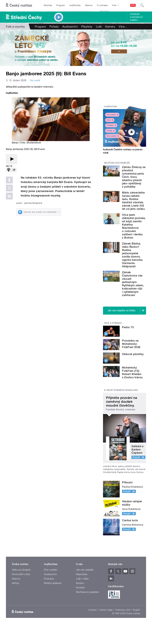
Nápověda (81, 574)
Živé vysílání (111, 136)
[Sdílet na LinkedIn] (9, 196)
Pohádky (110, 125)
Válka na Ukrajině (21, 569)
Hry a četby (111, 115)
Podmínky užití (122, 610)
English (136, 610)
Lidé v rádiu (82, 578)
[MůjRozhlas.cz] (12, 93)
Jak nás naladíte (85, 569)
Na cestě (35, 80)
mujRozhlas (75, 5)
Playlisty (86, 26)
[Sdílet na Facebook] (9, 180)
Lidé (99, 26)
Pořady (54, 26)
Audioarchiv (136, 17)
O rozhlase (102, 5)
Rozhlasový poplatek (87, 592)
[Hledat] (142, 5)
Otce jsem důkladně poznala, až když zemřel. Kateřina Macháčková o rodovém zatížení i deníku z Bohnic (134, 226)
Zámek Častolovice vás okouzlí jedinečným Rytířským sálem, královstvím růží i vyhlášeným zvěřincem (133, 284)
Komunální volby (21, 574)
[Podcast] (8, 170)
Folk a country (15, 26)
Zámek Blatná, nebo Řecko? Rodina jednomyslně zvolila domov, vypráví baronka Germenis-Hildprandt (132, 255)
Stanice (88, 5)
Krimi (109, 120)
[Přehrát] (11, 159)
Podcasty (49, 578)
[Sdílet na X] (9, 188)
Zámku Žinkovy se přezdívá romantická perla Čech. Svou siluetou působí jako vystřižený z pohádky (133, 177)
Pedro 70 (128, 327)
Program (60, 5)
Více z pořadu (113, 323)
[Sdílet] (14, 170)
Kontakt (80, 587)
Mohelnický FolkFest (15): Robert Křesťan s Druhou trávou (132, 372)
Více (123, 26)
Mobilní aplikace (53, 583)
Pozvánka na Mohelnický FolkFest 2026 (131, 344)
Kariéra (80, 583)
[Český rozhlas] (19, 5)
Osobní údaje (106, 610)
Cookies (92, 610)
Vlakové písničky (133, 354)
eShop (15, 583)
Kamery (134, 20)
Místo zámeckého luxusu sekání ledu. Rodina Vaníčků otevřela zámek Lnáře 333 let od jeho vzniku (133, 200)
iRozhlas (48, 5)
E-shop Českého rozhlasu (121, 390)
